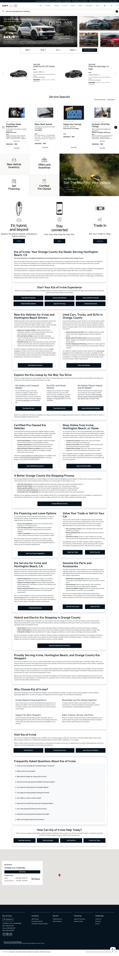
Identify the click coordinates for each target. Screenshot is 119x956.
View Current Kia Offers (84, 466)
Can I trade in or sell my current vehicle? (29, 798)
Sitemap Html (30, 951)
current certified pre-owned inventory (32, 455)
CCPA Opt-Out (43, 951)
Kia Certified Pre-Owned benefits (31, 457)
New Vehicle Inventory (14, 166)
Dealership (99, 916)
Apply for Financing (59, 304)
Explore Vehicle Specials (28, 304)
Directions (98, 921)
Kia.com (97, 923)
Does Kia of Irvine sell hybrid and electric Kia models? (33, 814)
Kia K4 (39, 398)
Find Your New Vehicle (89, 27)
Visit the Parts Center (72, 606)
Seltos (56, 396)
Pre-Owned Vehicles (37, 921)
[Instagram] (7, 934)
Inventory (35, 916)
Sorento (67, 396)
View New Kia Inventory (35, 365)
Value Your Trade (72, 552)
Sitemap (24, 951)
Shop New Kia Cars (28, 408)
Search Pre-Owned (88, 43)
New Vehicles (35, 919)
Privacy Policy (12, 951)
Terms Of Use (19, 951)
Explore (19, 241)
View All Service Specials (100, 99)
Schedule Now (109, 43)
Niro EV (83, 398)
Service (55, 916)
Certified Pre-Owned (44, 187)
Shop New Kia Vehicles (28, 298)
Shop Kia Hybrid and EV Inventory (59, 645)
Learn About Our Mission (90, 750)
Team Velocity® (95, 952)
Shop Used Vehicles (84, 365)
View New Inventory (24, 840)
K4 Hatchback (25, 400)
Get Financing (14, 187)
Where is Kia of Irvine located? (26, 771)
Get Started (100, 241)
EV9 (93, 398)
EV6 (87, 398)
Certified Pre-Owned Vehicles (40, 923)
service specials (19, 597)
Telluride (49, 398)
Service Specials (57, 921)
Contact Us (9, 919)
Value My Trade (78, 921)
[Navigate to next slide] (76, 31)
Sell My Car (71, 189)
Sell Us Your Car (95, 552)
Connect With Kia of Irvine (59, 504)
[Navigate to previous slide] (1, 31)
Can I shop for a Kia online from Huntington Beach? (32, 787)
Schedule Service (111, 99)
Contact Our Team (94, 840)
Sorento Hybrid (87, 396)
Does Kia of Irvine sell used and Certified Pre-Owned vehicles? (36, 782)
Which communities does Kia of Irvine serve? (30, 819)
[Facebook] (4, 934)
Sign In (59, 241)
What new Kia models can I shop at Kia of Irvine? (31, 776)
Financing (77, 916)
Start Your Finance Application (35, 553)
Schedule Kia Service (90, 304)
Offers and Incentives (44, 166)
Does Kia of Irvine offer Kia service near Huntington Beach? (35, 803)
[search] (117, 6)
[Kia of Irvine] (9, 5)
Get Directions (28, 750)
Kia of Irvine (5, 951)
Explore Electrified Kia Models (91, 408)
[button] (59, 875)
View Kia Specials (47, 840)
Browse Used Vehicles (59, 298)
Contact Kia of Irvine (59, 750)
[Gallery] (38, 31)
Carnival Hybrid (97, 396)
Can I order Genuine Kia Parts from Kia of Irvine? (32, 809)
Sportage (61, 396)
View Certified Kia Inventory (35, 466)
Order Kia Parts (95, 606)
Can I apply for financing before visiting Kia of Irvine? (33, 793)
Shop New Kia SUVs (59, 408)
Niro (79, 398)
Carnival (57, 398)
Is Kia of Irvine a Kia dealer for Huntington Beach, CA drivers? (35, 766)
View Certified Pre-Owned (91, 298)
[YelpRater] (10, 934)
